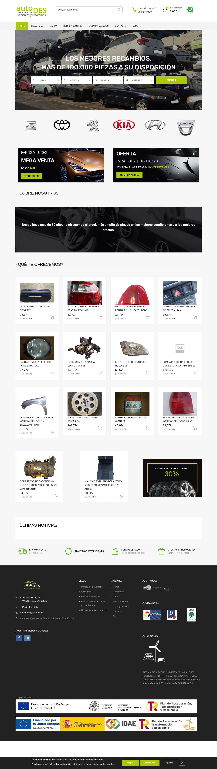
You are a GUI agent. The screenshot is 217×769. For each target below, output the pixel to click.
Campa (53, 26)
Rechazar (150, 762)
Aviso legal (86, 591)
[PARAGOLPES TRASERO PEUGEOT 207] (37, 292)
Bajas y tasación (99, 26)
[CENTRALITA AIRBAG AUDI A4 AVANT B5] (132, 404)
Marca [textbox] (42, 80)
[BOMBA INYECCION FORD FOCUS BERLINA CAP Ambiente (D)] (180, 348)
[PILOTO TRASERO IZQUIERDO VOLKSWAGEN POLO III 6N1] (180, 404)
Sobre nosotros (72, 26)
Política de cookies (90, 596)
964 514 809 (145, 11)
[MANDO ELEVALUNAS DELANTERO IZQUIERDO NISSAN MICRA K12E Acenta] (104, 467)
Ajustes (169, 762)
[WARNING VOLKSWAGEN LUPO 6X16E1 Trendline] (180, 293)
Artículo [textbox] (137, 80)
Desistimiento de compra (93, 610)
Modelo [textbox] (74, 80)
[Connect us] (19, 638)
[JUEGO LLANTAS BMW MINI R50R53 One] (85, 404)
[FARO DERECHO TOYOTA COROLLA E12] (132, 348)
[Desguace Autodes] (29, 11)
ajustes (110, 764)
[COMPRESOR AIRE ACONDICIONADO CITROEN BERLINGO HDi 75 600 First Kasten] (39, 467)
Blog (135, 26)
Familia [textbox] (105, 80)
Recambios (37, 26)
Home (22, 26)
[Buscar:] (89, 9)
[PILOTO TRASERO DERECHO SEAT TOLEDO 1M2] (85, 293)
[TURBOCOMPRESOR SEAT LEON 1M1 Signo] (85, 348)
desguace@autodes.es (32, 612)
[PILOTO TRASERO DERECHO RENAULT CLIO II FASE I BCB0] (132, 293)
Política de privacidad (92, 586)
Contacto (120, 26)
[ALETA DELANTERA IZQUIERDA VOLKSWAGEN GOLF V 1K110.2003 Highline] (37, 404)
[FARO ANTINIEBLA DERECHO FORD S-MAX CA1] (37, 348)
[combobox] (46, 80)
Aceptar (130, 762)
